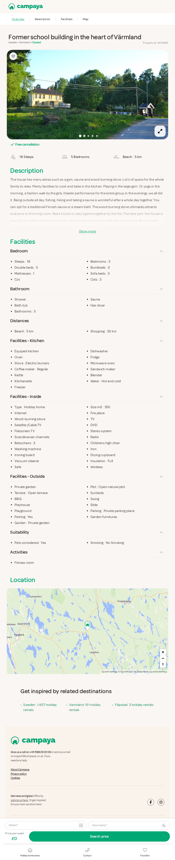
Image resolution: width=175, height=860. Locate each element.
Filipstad (36, 42)
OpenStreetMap (158, 671)
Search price (99, 836)
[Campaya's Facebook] (150, 802)
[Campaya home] (25, 6)
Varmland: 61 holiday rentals (85, 707)
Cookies (15, 778)
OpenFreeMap (109, 671)
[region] (87, 94)
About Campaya (20, 769)
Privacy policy (19, 773)
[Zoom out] (163, 658)
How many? (99, 825)
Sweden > (14, 42)
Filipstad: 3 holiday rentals (134, 705)
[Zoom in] (163, 652)
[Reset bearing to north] (163, 664)
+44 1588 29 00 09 (40, 752)
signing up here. (20, 800)
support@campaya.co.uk (28, 756)
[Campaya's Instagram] (161, 802)
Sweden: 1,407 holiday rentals (40, 707)
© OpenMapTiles (127, 671)
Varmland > (25, 42)
